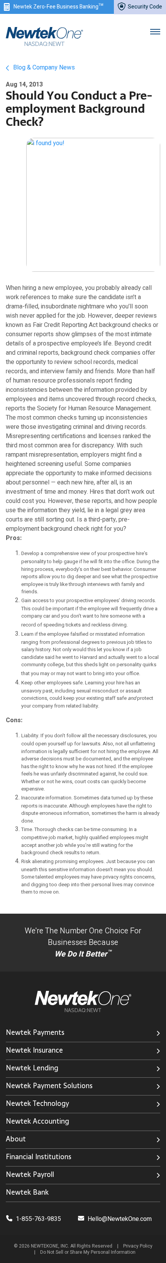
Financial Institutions (38, 1156)
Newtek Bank (27, 1192)
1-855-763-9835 (37, 1219)
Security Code (144, 7)
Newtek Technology (37, 1103)
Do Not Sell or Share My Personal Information (88, 1252)
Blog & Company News (43, 67)
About (16, 1138)
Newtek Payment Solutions (49, 1085)
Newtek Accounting (37, 1121)
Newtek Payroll (30, 1174)
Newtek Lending (32, 1067)
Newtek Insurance (34, 1050)
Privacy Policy (137, 1246)
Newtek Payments (35, 1032)
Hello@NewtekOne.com (120, 1219)
